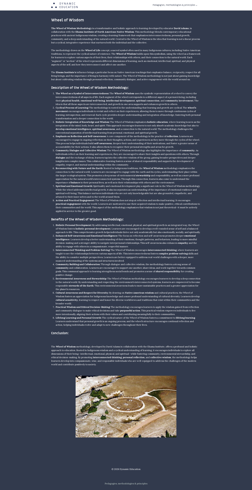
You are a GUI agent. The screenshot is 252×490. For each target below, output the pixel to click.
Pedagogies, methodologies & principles (126, 483)
